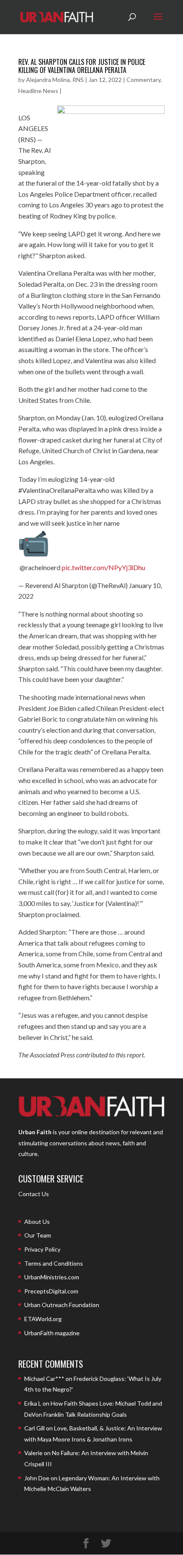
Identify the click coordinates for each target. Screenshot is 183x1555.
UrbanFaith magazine (52, 1333)
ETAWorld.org (43, 1318)
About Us (37, 1221)
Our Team (37, 1235)
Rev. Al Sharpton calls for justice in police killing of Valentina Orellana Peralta (81, 66)
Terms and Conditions (53, 1263)
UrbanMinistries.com (51, 1277)
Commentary (143, 79)
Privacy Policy (42, 1249)
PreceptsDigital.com (51, 1291)
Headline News (38, 90)
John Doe (36, 1478)
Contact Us (33, 1193)
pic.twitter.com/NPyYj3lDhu (103, 567)
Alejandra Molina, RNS (55, 79)
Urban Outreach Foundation (61, 1304)
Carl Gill (34, 1428)
